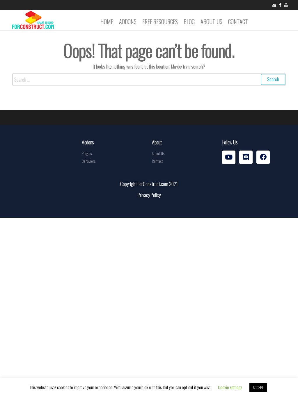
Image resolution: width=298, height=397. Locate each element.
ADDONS (127, 21)
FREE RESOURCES (160, 21)
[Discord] (246, 157)
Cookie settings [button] (230, 387)
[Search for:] (149, 79)
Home (106, 21)
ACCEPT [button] (258, 387)
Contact (238, 21)
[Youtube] (228, 157)
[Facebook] (263, 157)
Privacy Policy (149, 195)
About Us (211, 21)
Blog (189, 21)
